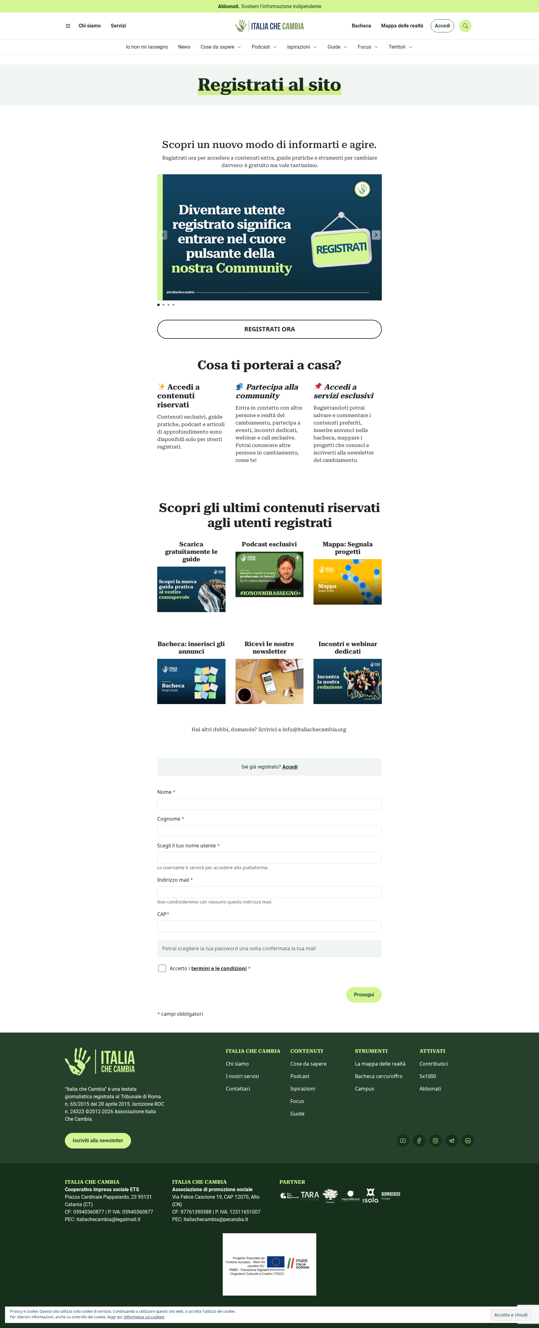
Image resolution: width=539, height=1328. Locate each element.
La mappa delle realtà (380, 1063)
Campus (364, 1088)
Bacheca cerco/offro (379, 1076)
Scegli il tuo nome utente (188, 845)
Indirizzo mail (175, 879)
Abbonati (430, 1088)
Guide (297, 1113)
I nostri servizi (242, 1076)
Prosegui (364, 995)
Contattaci (238, 1088)
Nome (166, 792)
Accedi (442, 26)
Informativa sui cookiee (144, 1317)
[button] (376, 235)
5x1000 (428, 1076)
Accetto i (209, 968)
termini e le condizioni (219, 968)
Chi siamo (237, 1063)
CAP (163, 914)
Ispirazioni (302, 1088)
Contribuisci (434, 1063)
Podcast (299, 1076)
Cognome (170, 818)
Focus (297, 1101)
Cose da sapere (308, 1063)
